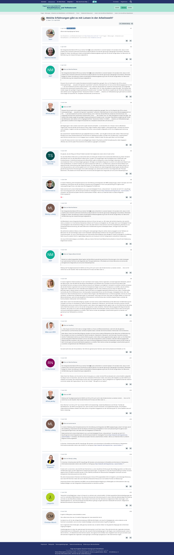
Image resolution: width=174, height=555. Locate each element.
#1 (131, 28)
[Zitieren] (130, 41)
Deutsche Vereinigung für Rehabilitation (93, 548)
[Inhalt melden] (127, 41)
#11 (131, 358)
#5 (131, 151)
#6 (131, 179)
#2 (131, 46)
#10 (131, 321)
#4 (131, 102)
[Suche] (130, 1)
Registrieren (124, 1)
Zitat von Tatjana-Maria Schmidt (72, 254)
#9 (131, 278)
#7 (131, 203)
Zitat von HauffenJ (68, 325)
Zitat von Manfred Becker (70, 69)
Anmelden (116, 1)
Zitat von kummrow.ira (70, 423)
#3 (131, 65)
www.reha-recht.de (103, 550)
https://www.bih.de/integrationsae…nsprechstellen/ (115, 190)
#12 (131, 390)
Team (49, 20)
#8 (131, 250)
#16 (131, 511)
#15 (131, 492)
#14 (131, 454)
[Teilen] (132, 24)
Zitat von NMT (67, 107)
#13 (131, 419)
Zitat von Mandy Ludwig (70, 458)
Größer (130, 7)
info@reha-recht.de (96, 37)
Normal (124, 7)
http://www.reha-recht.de (91, 36)
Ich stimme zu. (113, 552)
